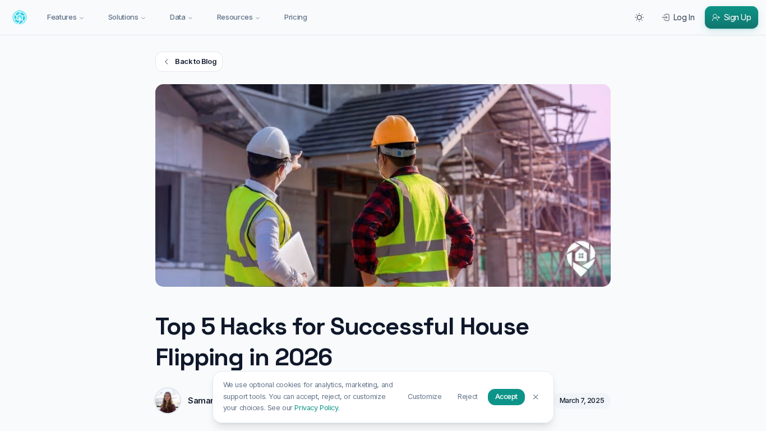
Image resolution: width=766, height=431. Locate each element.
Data (178, 16)
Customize (424, 396)
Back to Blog (195, 61)
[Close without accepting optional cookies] (536, 396)
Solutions (123, 16)
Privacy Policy (316, 408)
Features (61, 16)
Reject (467, 396)
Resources (235, 16)
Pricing (295, 16)
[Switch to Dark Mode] (639, 17)
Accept (506, 396)
